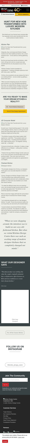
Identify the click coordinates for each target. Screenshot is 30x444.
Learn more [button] (21, 437)
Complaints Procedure (9, 422)
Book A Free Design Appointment (16, 111)
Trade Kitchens (7, 412)
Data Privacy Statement (9, 420)
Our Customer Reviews (9, 414)
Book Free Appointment (23, 14)
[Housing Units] (17, 432)
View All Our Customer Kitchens (15, 332)
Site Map (5, 416)
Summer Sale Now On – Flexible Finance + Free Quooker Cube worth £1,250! (15, 2)
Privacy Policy (7, 418)
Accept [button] (5, 441)
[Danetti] (10, 432)
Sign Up (6, 384)
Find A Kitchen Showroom (8, 14)
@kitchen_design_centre (15, 365)
